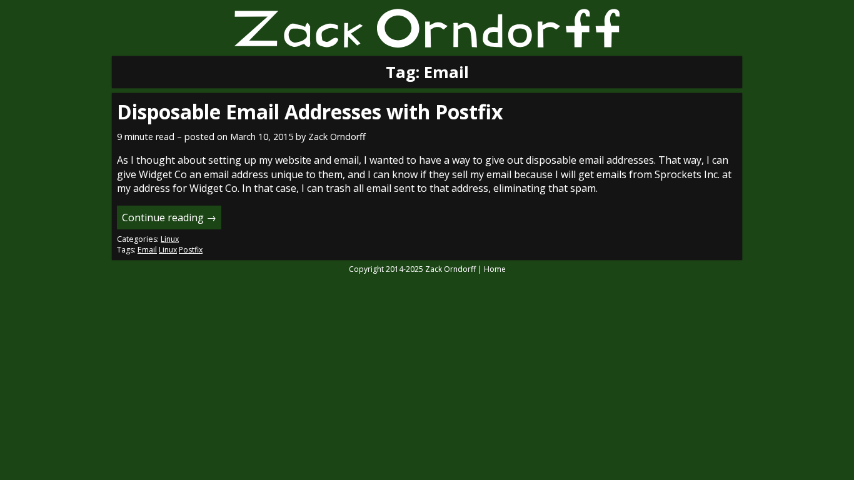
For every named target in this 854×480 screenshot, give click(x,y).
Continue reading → (169, 217)
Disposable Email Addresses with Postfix (310, 111)
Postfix (191, 249)
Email (147, 249)
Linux (170, 239)
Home (495, 269)
